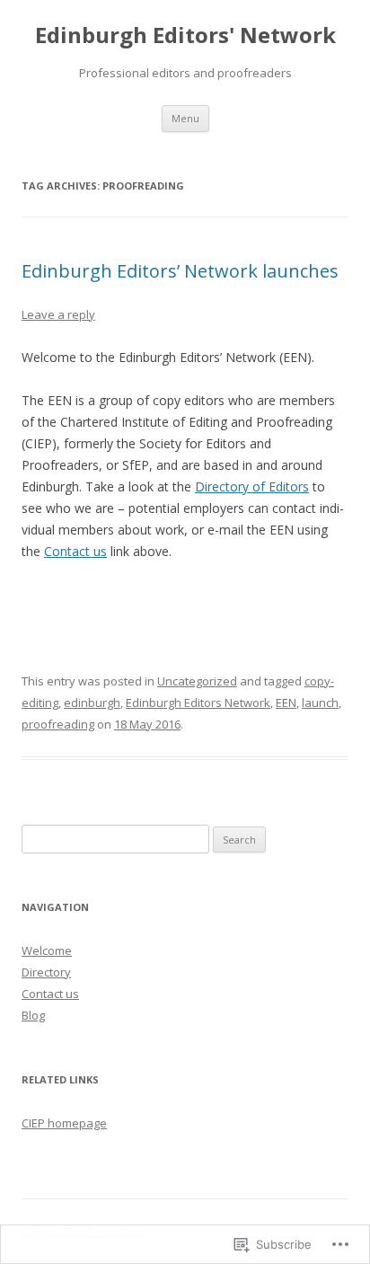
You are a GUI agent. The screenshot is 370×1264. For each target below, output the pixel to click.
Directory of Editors (252, 486)
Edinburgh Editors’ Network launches (180, 271)
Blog (33, 1015)
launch (320, 702)
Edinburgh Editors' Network (185, 35)
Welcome (47, 950)
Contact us (75, 551)
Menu (185, 118)
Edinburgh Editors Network (198, 702)
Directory (46, 972)
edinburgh (92, 702)
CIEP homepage (64, 1123)
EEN (286, 702)
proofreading (58, 724)
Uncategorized (197, 681)
